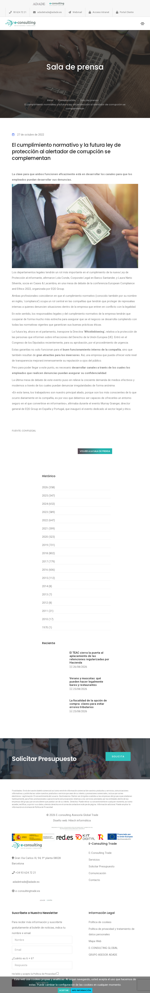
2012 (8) (47, 602)
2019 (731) (48, 545)
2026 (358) (48, 487)
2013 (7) (47, 594)
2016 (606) (48, 569)
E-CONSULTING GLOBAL (103, 948)
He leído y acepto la (34, 973)
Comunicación (67, 100)
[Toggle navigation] (142, 23)
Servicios (94, 859)
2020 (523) (48, 536)
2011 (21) (47, 611)
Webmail (77, 12)
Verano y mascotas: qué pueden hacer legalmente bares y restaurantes (86, 682)
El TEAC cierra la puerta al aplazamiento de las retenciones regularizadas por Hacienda (89, 657)
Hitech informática (79, 820)
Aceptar (63, 990)
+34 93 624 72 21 (25, 872)
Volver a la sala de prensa (95, 451)
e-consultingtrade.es (27, 891)
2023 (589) (48, 512)
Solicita (118, 756)
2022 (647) (48, 520)
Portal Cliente (127, 12)
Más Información (81, 990)
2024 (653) (48, 503)
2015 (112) (48, 578)
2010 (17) (47, 619)
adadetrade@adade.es (49, 12)
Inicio (50, 100)
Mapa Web (95, 941)
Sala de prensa (89, 100)
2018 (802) (48, 553)
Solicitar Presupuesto (102, 866)
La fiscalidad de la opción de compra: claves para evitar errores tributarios (88, 704)
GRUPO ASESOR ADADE (103, 954)
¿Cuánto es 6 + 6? (23, 958)
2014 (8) (47, 586)
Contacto (94, 880)
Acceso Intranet (101, 12)
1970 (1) (47, 627)
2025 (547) (48, 495)
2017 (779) (48, 561)
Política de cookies (100, 922)
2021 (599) (48, 528)
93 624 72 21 (19, 12)
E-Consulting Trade (100, 853)
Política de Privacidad (44, 973)
